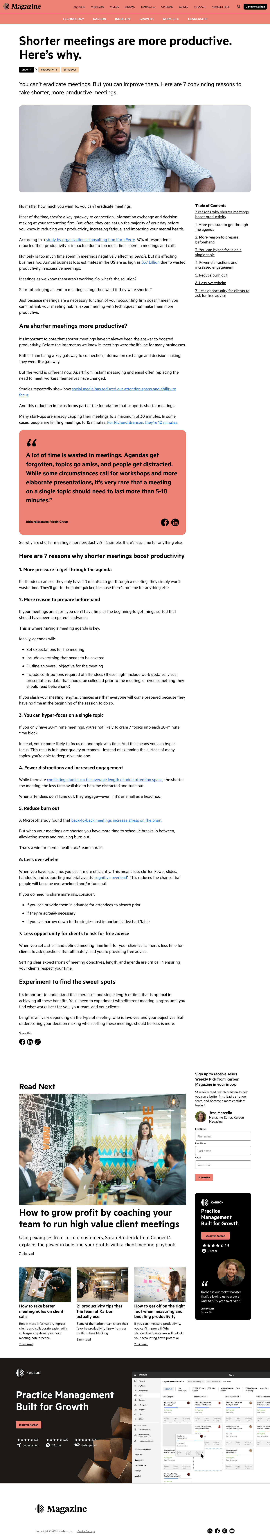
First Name (200, 1129)
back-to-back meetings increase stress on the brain (116, 820)
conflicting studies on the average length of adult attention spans (105, 779)
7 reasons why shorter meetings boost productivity (222, 214)
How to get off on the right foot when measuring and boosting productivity (159, 1311)
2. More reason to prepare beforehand (216, 239)
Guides (183, 6)
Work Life (170, 19)
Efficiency (70, 69)
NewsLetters (221, 6)
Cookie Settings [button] (86, 1531)
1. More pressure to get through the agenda (221, 227)
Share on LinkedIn (175, 522)
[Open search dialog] (239, 6)
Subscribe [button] (204, 1177)
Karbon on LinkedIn (210, 1530)
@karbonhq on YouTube (232, 1530)
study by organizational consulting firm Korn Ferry (90, 239)
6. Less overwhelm (210, 282)
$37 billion (151, 262)
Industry (123, 19)
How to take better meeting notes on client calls (41, 1311)
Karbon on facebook (217, 1530)
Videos (114, 6)
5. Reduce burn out (211, 274)
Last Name (200, 1143)
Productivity (49, 69)
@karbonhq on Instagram (224, 1530)
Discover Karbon (255, 6)
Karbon (99, 19)
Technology (73, 19)
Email (198, 1157)
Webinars (97, 6)
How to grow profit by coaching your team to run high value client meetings (99, 1218)
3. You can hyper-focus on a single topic (218, 252)
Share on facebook (165, 522)
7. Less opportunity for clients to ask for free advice (222, 293)
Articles (79, 6)
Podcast (200, 6)
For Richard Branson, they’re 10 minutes (142, 422)
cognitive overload (110, 877)
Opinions (167, 6)
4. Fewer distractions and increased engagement (216, 264)
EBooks (130, 6)
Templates (148, 6)
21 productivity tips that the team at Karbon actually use (99, 1311)
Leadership (197, 19)
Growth (147, 19)
